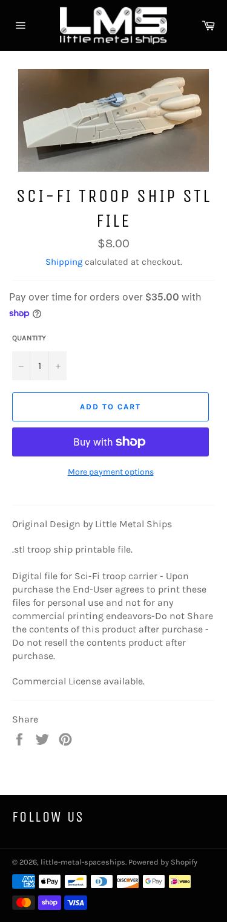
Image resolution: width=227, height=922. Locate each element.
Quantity (29, 338)
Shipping (63, 261)
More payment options (111, 472)
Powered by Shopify (162, 861)
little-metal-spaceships (83, 861)
